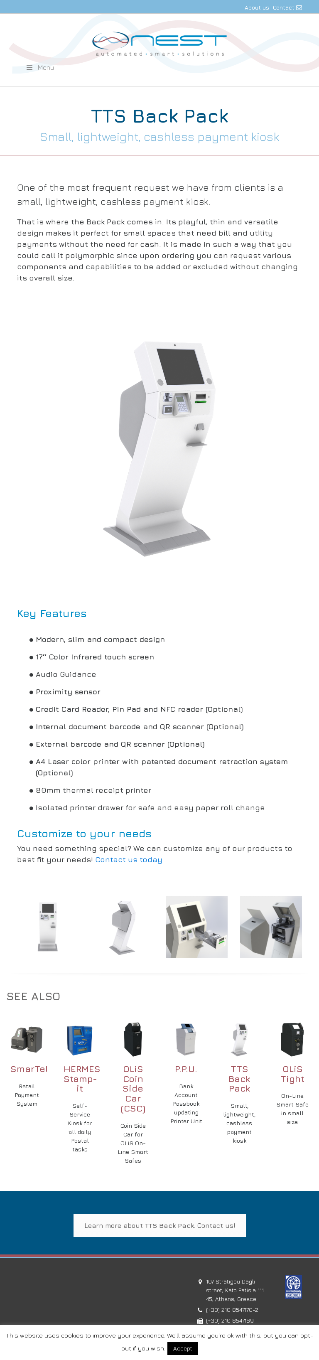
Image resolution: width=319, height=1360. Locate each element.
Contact (284, 7)
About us (257, 7)
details (26, 1035)
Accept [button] (182, 1348)
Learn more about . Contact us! (159, 1225)
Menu (46, 67)
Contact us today (128, 859)
